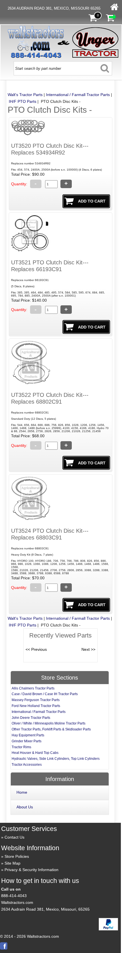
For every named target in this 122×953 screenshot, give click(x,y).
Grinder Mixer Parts (26, 741)
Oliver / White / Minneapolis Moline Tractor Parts (48, 723)
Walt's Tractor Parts (25, 94)
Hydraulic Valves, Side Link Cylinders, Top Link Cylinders (56, 759)
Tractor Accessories (27, 765)
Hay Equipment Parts (28, 735)
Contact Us (14, 837)
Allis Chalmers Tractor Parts (33, 688)
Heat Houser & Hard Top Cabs (35, 753)
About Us (24, 807)
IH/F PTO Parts (22, 101)
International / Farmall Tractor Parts (78, 94)
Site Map (12, 863)
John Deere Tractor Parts (31, 718)
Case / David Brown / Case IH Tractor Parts (45, 694)
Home (21, 792)
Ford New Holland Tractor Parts (36, 706)
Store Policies (17, 856)
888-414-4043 (14, 895)
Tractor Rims (21, 747)
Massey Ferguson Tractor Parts (36, 700)
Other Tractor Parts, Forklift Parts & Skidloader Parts (51, 729)
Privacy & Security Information (31, 869)
